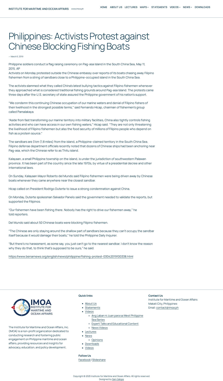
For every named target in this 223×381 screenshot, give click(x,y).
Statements (92, 307)
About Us (91, 303)
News (88, 336)
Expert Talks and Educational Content (115, 323)
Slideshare (99, 360)
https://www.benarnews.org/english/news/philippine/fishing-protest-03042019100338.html (71, 256)
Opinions (97, 340)
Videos (89, 311)
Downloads (92, 344)
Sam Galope (118, 379)
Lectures (90, 331)
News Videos (100, 327)
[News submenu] (191, 7)
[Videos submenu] (180, 7)
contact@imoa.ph (167, 307)
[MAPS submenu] (148, 7)
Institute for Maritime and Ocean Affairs (39, 9)
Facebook (85, 360)
